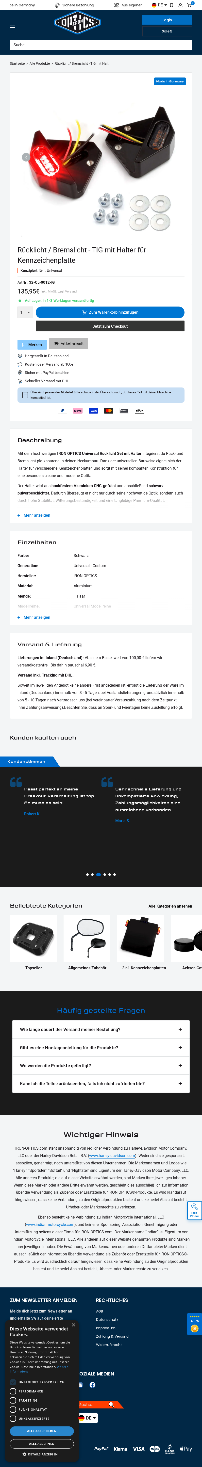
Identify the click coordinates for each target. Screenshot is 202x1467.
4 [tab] (103, 874)
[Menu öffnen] (12, 26)
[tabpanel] (89, 800)
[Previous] (26, 157)
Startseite (17, 63)
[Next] (176, 157)
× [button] (73, 1325)
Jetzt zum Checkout (110, 326)
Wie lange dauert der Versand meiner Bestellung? (70, 1029)
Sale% (167, 31)
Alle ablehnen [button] (41, 1444)
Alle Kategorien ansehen (171, 906)
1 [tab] (87, 874)
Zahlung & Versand (112, 1336)
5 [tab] (109, 874)
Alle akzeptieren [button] (41, 1431)
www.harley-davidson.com (112, 1155)
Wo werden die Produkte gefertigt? (55, 1065)
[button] (42, 1454)
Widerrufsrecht (109, 1344)
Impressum (106, 1328)
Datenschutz (107, 1319)
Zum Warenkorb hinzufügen (113, 312)
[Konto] (180, 5)
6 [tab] (114, 874)
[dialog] (42, 1391)
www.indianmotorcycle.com (50, 1224)
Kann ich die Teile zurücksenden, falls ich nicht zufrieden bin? (82, 1083)
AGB (99, 1311)
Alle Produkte (40, 63)
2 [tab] (92, 874)
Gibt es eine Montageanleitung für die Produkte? (69, 1047)
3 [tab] (97, 874)
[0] (189, 5)
